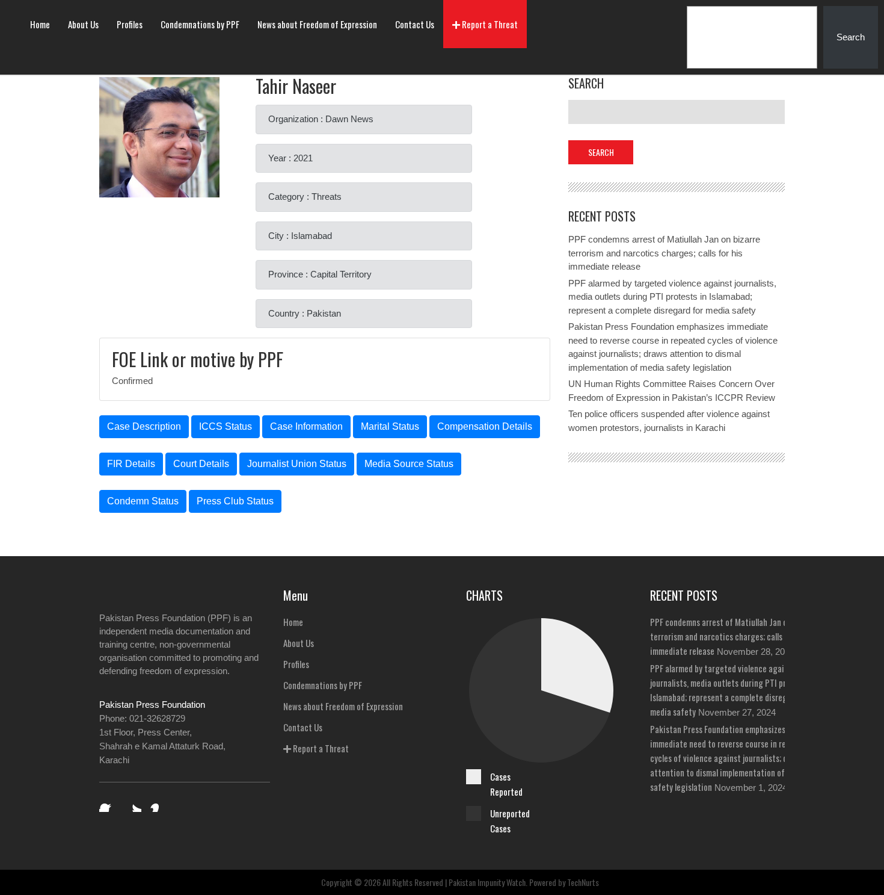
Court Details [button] (201, 464)
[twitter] (132, 803)
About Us (83, 24)
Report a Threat (489, 24)
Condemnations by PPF (200, 24)
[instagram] (158, 803)
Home (40, 24)
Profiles (130, 24)
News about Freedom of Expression (317, 24)
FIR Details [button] (131, 464)
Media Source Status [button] (408, 464)
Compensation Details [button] (484, 426)
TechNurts (583, 882)
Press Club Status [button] (235, 501)
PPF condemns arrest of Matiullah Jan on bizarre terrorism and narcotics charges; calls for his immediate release (664, 252)
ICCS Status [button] (225, 426)
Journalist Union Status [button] (296, 464)
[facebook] (107, 803)
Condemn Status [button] (143, 501)
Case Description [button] (144, 426)
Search (850, 37)
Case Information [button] (306, 426)
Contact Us (414, 24)
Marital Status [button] (390, 426)
